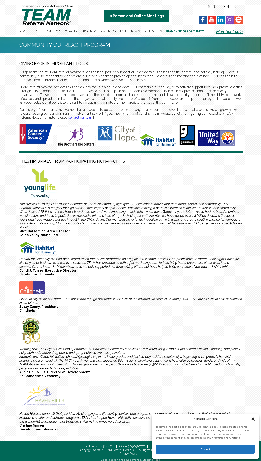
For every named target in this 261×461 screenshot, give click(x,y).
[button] (253, 419)
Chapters (72, 31)
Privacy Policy (128, 453)
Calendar (108, 31)
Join (58, 31)
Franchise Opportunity (185, 31)
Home (22, 31)
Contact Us (153, 31)
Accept (205, 449)
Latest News (130, 31)
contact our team (80, 117)
